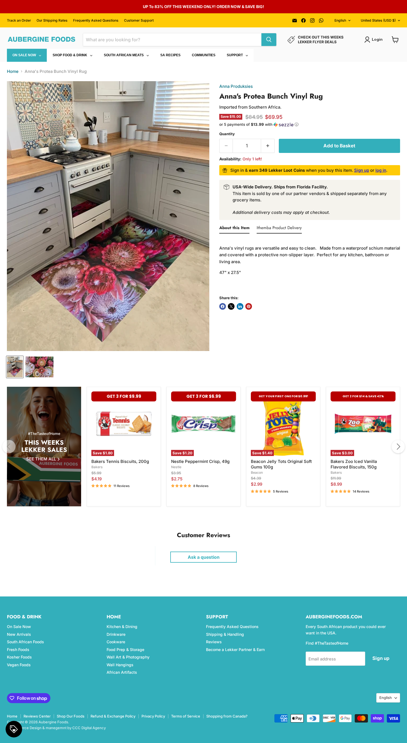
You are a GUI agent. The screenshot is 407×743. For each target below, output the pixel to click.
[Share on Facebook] (222, 306)
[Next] (398, 446)
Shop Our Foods (70, 716)
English (340, 20)
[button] (309, 124)
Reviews (214, 641)
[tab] (234, 228)
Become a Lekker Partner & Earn (235, 649)
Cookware (116, 641)
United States (378, 20)
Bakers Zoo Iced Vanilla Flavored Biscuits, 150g (354, 464)
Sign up (361, 170)
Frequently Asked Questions (96, 20)
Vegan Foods (19, 664)
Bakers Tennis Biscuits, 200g (120, 461)
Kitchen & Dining (122, 626)
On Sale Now (19, 626)
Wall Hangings (120, 664)
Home (13, 71)
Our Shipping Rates (52, 20)
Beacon (257, 472)
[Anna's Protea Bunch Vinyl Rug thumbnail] (14, 367)
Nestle (176, 467)
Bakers (97, 467)
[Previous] (9, 446)
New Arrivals (19, 634)
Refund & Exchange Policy (113, 716)
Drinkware (116, 634)
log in (380, 170)
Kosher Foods (19, 657)
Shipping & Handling (225, 634)
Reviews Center (37, 716)
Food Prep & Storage (125, 649)
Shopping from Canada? (227, 716)
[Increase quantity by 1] (268, 146)
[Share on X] (231, 306)
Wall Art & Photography (128, 657)
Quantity (227, 134)
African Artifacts (122, 672)
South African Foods (25, 641)
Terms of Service (185, 716)
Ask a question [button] (204, 557)
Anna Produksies (236, 86)
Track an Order (19, 20)
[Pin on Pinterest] (248, 306)
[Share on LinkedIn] (240, 306)
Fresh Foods (18, 649)
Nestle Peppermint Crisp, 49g (200, 461)
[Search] (268, 39)
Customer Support (139, 20)
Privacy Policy (153, 716)
